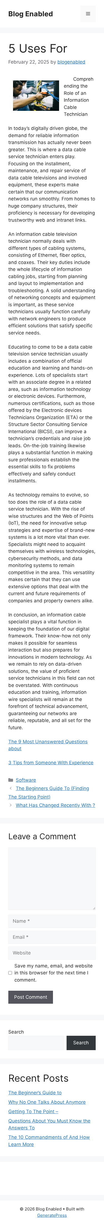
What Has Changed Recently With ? (55, 805)
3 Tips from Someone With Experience (50, 762)
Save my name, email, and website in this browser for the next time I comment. (53, 973)
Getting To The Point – (33, 1111)
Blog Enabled (30, 14)
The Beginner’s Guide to (35, 1092)
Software (26, 780)
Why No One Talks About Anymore (47, 1102)
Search (16, 1032)
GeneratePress (52, 1215)
